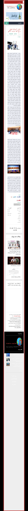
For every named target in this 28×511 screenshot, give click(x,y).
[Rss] (16, 228)
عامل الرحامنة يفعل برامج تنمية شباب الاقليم (14, 30)
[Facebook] (14, 228)
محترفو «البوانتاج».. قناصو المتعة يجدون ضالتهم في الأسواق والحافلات (17, 360)
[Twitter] (12, 228)
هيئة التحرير (14, 378)
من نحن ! (14, 375)
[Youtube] (14, 230)
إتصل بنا (14, 384)
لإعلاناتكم (14, 381)
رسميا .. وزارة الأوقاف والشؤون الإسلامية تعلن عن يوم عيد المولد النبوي (17, 355)
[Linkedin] (16, 230)
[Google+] (10, 228)
